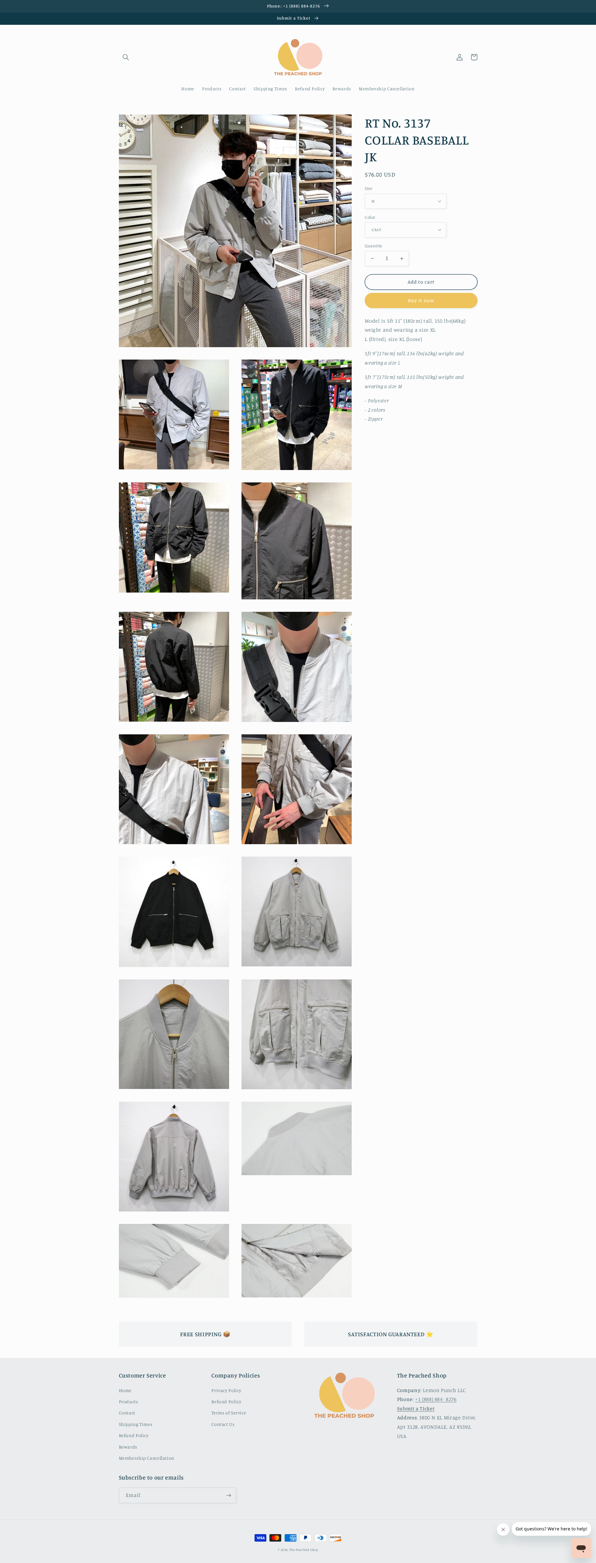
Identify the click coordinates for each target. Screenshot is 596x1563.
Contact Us (222, 1424)
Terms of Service (228, 1412)
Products (128, 1401)
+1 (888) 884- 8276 (435, 1399)
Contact (127, 1412)
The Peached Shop (303, 1550)
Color (370, 217)
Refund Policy (134, 1435)
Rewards (128, 1446)
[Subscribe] (228, 1495)
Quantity (373, 245)
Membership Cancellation (147, 1458)
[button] (126, 57)
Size (368, 188)
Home (125, 1390)
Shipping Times (135, 1424)
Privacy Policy (226, 1390)
